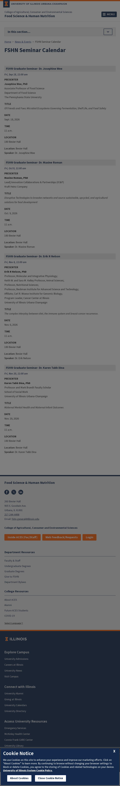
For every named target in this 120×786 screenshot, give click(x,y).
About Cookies (19, 778)
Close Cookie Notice (50, 778)
